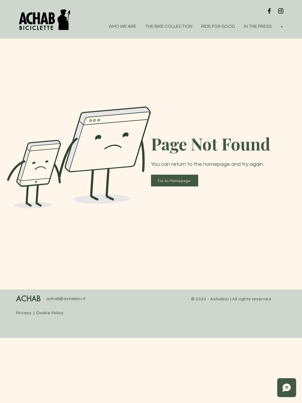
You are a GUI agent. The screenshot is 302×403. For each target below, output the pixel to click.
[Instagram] (280, 10)
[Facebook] (269, 10)
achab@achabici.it (66, 299)
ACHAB (28, 299)
